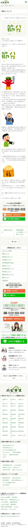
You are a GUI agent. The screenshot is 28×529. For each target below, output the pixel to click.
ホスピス (5, 454)
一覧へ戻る (14, 241)
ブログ (6, 5)
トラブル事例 (4, 502)
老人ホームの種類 (7, 250)
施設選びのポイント (7, 256)
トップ (2, 5)
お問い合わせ (4, 509)
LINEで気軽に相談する (13, 219)
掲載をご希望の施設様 (6, 506)
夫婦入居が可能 (6, 469)
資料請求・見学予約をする (15, 319)
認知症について (6, 265)
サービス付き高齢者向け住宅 (9, 450)
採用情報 (8, 523)
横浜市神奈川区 (6, 477)
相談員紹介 (13, 504)
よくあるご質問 (5, 504)
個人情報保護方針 (16, 523)
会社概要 (3, 523)
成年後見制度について (8, 268)
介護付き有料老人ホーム (8, 445)
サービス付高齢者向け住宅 (9, 482)
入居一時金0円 (18, 465)
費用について (5, 253)
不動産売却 (5, 280)
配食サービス (5, 277)
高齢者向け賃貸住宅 (14, 454)
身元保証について (7, 271)
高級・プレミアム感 (17, 469)
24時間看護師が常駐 (7, 465)
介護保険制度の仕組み (8, 262)
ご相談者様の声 (13, 502)
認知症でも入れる (7, 467)
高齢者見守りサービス (8, 274)
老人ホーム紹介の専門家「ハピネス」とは (14, 377)
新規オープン (16, 467)
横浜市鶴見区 (6, 480)
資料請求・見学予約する (14, 215)
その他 (4, 456)
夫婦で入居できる (16, 477)
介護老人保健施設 (16, 452)
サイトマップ (12, 509)
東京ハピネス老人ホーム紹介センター (10, 516)
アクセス (16, 506)
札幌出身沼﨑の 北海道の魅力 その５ (19, 232)
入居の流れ (14, 497)
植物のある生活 (8, 230)
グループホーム (6, 452)
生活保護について (7, 259)
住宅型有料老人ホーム (8, 447)
